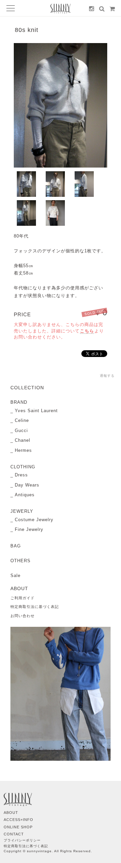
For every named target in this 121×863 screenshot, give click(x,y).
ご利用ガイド (22, 598)
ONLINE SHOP (18, 827)
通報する (107, 375)
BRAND (18, 402)
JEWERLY (21, 511)
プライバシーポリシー (22, 840)
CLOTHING (22, 466)
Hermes (23, 450)
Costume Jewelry (34, 519)
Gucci (21, 430)
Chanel (22, 440)
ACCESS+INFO (18, 820)
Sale (15, 575)
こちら (87, 330)
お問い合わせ (22, 616)
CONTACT (14, 834)
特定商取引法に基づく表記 (34, 607)
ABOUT (11, 813)
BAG (15, 545)
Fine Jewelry (29, 529)
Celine (22, 420)
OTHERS (20, 560)
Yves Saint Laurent (36, 410)
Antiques (25, 494)
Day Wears (27, 485)
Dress (21, 474)
